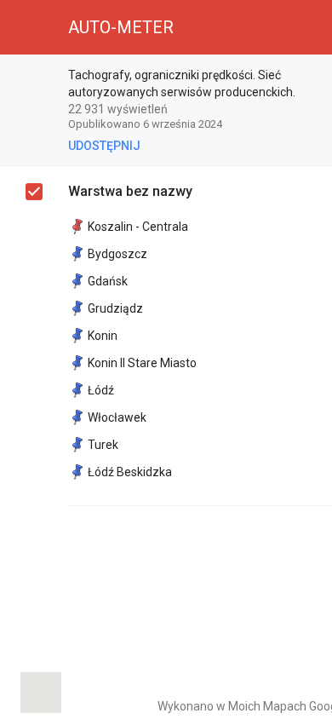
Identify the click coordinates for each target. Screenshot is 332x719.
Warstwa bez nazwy (130, 191)
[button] (27, 27)
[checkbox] (34, 191)
